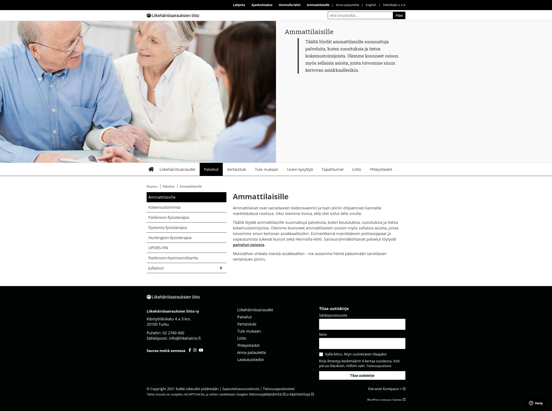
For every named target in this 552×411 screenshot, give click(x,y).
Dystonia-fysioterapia (167, 227)
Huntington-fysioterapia (169, 237)
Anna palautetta (347, 5)
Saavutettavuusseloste (240, 388)
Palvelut (211, 169)
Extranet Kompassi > (385, 388)
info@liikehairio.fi (185, 338)
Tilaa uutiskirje (362, 375)
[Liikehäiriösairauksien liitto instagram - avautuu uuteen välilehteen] (195, 350)
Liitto (356, 169)
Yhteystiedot (381, 169)
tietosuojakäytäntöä (265, 394)
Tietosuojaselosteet (279, 388)
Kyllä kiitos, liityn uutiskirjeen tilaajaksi (356, 354)
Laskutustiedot (250, 359)
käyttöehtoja (300, 394)
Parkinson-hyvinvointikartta (173, 257)
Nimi (323, 334)
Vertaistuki (236, 169)
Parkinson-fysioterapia (168, 217)
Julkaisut (156, 268)
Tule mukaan (266, 169)
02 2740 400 (173, 332)
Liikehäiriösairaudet (177, 169)
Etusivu (151, 169)
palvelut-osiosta (248, 244)
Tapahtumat (332, 169)
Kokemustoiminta (164, 207)
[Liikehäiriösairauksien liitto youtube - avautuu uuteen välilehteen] (201, 350)
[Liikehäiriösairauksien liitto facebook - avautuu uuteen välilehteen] (190, 350)
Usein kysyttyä (300, 169)
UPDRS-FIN (158, 247)
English (371, 5)
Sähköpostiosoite (333, 315)
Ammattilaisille (162, 197)
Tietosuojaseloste (378, 366)
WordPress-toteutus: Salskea (384, 400)
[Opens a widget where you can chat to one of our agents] (536, 403)
